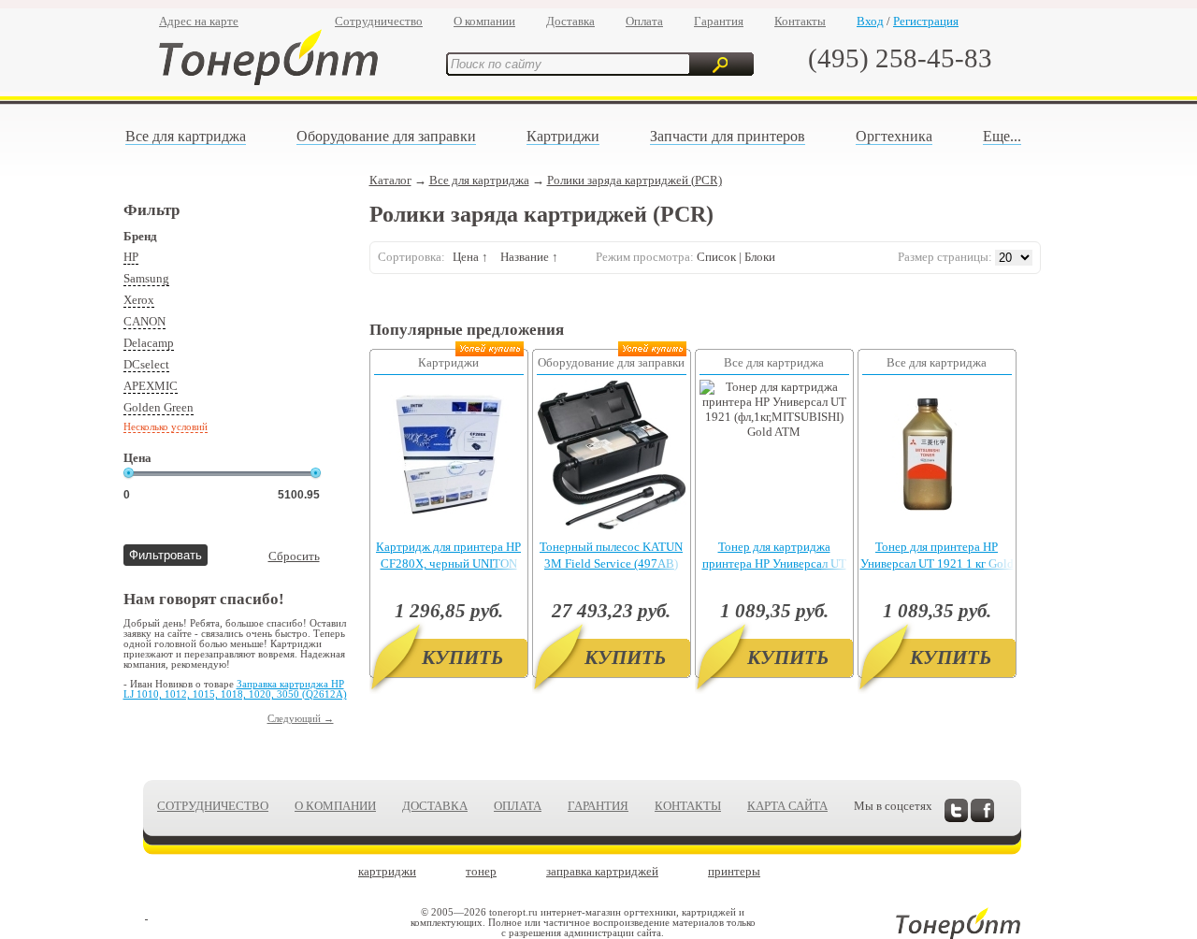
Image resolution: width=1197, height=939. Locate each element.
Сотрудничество (379, 21)
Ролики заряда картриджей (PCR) (634, 180)
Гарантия (718, 21)
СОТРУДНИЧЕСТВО (212, 806)
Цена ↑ (470, 257)
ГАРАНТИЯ (598, 806)
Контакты (800, 21)
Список (716, 257)
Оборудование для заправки (386, 136)
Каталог (390, 180)
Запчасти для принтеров (727, 136)
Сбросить (294, 556)
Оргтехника (894, 136)
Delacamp (148, 343)
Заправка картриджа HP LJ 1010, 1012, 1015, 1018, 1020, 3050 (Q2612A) (235, 689)
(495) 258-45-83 (900, 58)
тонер (481, 871)
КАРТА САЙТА (787, 806)
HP (130, 257)
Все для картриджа (185, 136)
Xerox (138, 300)
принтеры (734, 871)
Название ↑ (529, 257)
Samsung (146, 278)
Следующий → (300, 719)
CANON (144, 321)
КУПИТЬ (462, 657)
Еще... (1002, 136)
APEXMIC (150, 386)
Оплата (644, 21)
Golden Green (158, 407)
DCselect (146, 364)
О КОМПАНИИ (335, 806)
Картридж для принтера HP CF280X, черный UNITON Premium (448, 563)
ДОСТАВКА (435, 806)
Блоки (759, 257)
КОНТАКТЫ (688, 806)
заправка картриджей (602, 871)
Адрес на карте (198, 21)
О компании (484, 21)
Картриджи (562, 136)
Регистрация (926, 21)
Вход (870, 21)
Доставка (570, 21)
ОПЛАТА (517, 806)
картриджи (387, 871)
